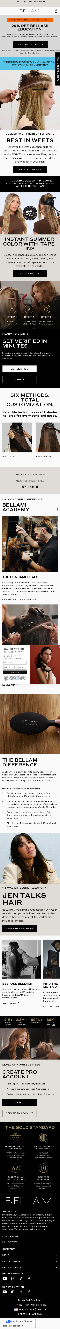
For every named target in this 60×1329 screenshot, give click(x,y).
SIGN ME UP (15, 672)
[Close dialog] (58, 647)
